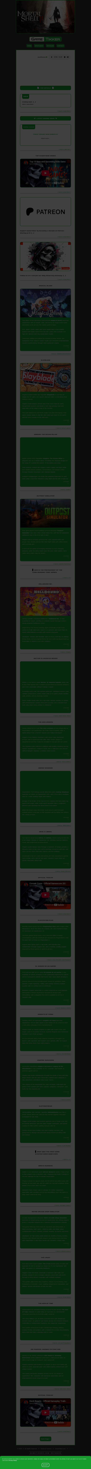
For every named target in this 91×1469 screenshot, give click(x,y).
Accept (45, 1465)
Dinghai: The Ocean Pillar (53, 458)
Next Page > (45, 1439)
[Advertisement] (45, 73)
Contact (60, 46)
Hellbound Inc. (53, 618)
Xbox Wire (45, 142)
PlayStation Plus (49, 926)
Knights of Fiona (49, 1020)
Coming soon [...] (29, 103)
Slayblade (51, 394)
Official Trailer (45, 877)
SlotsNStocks (53, 1112)
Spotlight (39, 46)
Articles (50, 46)
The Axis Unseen (46, 728)
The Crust (46, 1264)
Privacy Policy (13, 1460)
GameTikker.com (60, 1449)
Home (29, 46)
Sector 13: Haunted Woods (51, 682)
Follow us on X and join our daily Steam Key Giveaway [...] (43, 275)
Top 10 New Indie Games (45, 156)
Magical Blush (56, 320)
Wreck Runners (49, 1172)
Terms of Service (46, 1449)
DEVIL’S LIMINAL (45, 838)
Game (45, 39)
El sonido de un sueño (52, 972)
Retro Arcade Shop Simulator (55, 1218)
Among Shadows (62, 792)
